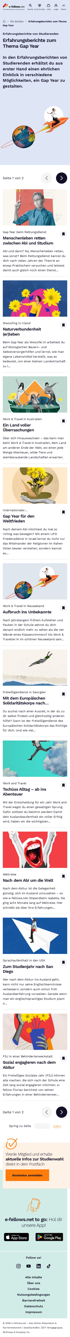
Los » (57, 1126)
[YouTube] (28, 1266)
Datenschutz (33, 1306)
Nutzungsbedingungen (33, 1294)
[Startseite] (4, 21)
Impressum (33, 1312)
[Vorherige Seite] (46, 178)
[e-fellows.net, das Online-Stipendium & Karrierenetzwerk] (13, 7)
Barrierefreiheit (33, 1300)
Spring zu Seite (20, 1126)
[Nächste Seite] (61, 178)
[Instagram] (18, 1266)
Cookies (34, 1288)
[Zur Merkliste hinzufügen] (63, 234)
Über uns (33, 1283)
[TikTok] (49, 1266)
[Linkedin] (39, 1266)
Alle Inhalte (33, 1277)
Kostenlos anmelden (27, 1175)
